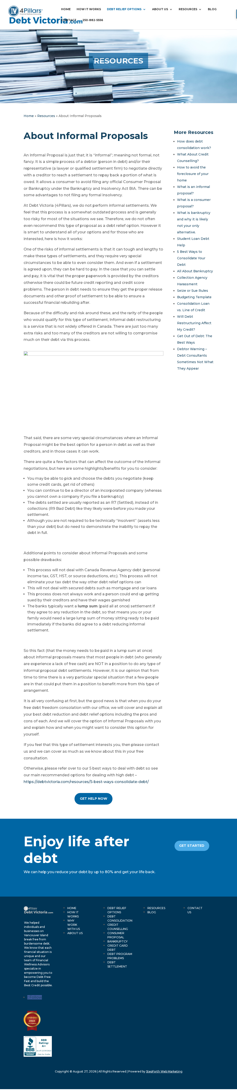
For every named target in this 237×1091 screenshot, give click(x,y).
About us (160, 9)
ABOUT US (75, 933)
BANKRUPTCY (117, 941)
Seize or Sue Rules (192, 291)
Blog (212, 9)
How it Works (89, 9)
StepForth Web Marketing (164, 1071)
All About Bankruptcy (195, 271)
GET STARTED (191, 846)
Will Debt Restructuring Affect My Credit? (194, 323)
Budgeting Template (194, 297)
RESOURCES (156, 908)
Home (66, 9)
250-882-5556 (92, 20)
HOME (71, 908)
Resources (188, 9)
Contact (68, 20)
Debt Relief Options (124, 9)
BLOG (151, 912)
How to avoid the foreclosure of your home (193, 173)
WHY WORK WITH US (73, 925)
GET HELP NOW (93, 798)
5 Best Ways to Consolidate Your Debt (191, 258)
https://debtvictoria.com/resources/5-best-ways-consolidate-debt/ (86, 782)
